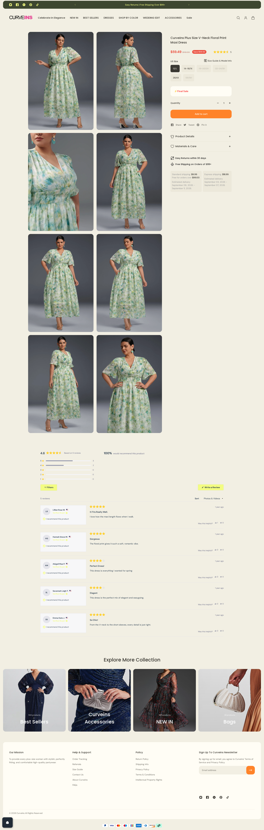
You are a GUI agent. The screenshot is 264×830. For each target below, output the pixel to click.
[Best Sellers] (34, 700)
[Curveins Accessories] (99, 700)
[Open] (7, 822)
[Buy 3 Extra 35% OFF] (117, 4)
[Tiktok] (37, 4)
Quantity (175, 103)
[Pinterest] (30, 4)
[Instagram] (10, 4)
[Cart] (253, 17)
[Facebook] (17, 4)
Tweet (191, 124)
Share (178, 124)
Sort (197, 498)
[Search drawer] (238, 17)
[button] (222, 52)
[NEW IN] (164, 700)
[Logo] (20, 18)
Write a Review (214, 488)
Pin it (204, 124)
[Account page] (245, 17)
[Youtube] (24, 4)
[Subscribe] (250, 770)
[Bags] (229, 700)
